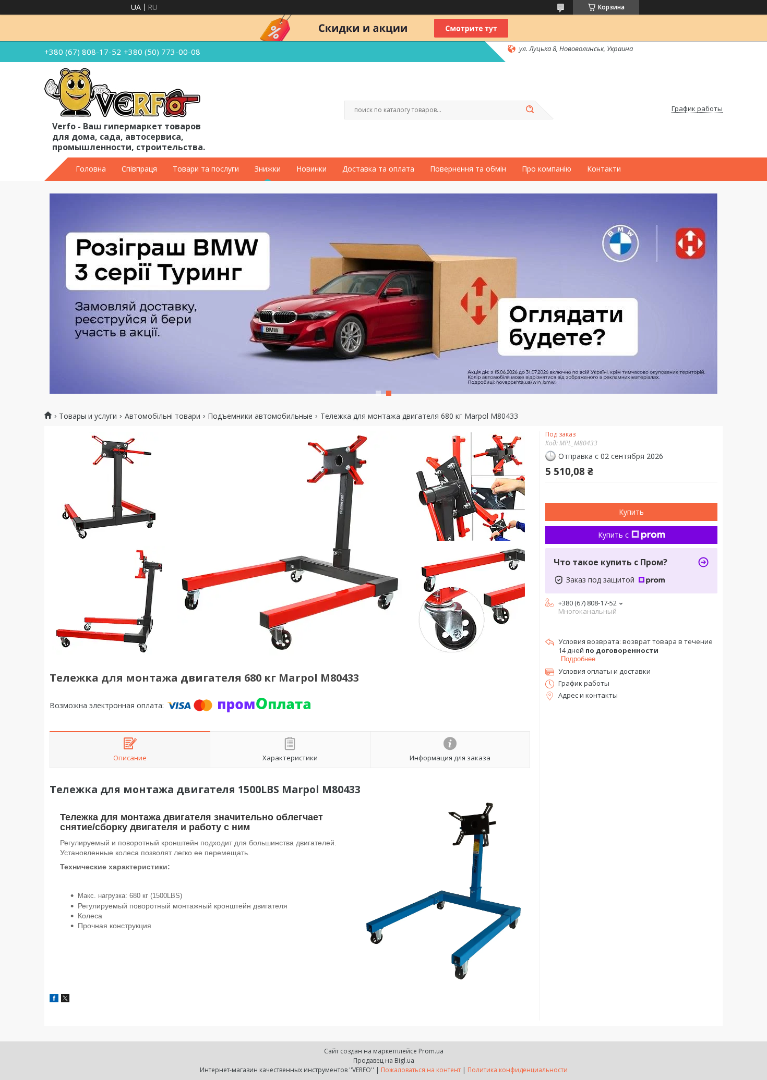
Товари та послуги (206, 169)
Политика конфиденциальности (518, 1069)
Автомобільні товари (162, 416)
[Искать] (529, 110)
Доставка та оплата (378, 169)
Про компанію (546, 169)
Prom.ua (431, 1051)
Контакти (604, 169)
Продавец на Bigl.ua (383, 1060)
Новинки (311, 169)
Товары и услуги (88, 416)
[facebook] (54, 999)
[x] (65, 999)
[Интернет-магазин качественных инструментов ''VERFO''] (122, 93)
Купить (631, 512)
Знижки (268, 169)
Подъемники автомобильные (260, 416)
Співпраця (139, 169)
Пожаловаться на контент (421, 1069)
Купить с (613, 535)
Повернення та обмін (468, 169)
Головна (91, 169)
